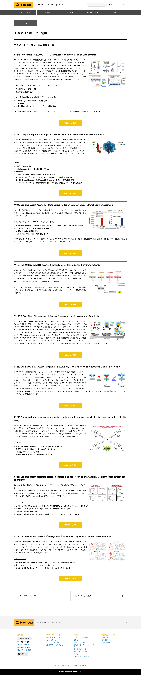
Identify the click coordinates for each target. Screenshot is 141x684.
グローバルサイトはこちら (119, 4)
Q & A (76, 640)
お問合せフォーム (24, 638)
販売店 (116, 12)
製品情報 (105, 640)
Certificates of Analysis (82, 656)
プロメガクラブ (25, 12)
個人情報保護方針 (66, 666)
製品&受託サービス (71, 12)
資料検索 (48, 12)
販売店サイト (23, 654)
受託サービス (106, 637)
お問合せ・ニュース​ (93, 12)
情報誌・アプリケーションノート (84, 645)
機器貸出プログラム (52, 642)
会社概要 (57, 666)
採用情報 (75, 666)
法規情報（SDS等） (81, 651)
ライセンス (78, 654)
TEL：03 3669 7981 (24, 650)
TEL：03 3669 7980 (24, 644)
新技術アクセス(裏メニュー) (55, 645)
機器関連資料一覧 (80, 649)
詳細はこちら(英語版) (70, 123)
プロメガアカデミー (81, 637)
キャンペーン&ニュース (54, 637)
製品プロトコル (79, 642)
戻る (25, 23)
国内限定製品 (106, 642)
